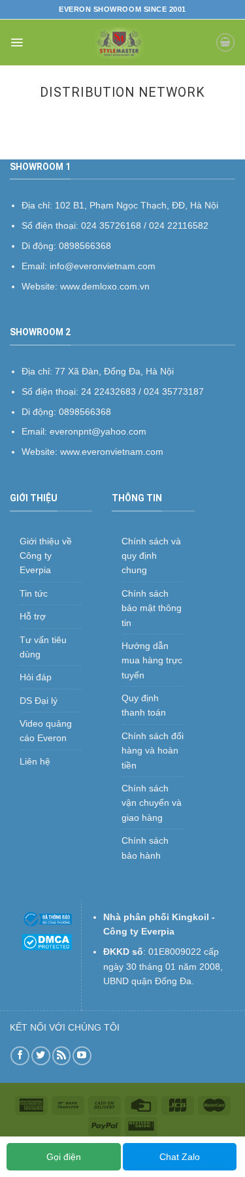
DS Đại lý (38, 700)
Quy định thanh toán (144, 705)
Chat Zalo (179, 1157)
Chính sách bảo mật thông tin (152, 608)
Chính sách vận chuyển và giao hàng (152, 803)
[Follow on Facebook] (19, 1055)
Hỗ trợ (33, 616)
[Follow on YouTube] (82, 1055)
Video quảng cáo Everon (46, 730)
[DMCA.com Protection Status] (47, 941)
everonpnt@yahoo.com (98, 431)
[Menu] (17, 42)
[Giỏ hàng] (225, 42)
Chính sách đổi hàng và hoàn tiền (153, 751)
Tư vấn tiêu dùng (43, 647)
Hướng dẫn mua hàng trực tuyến (152, 660)
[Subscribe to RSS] (61, 1055)
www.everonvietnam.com (111, 451)
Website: (41, 451)
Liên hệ (35, 761)
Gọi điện (63, 1157)
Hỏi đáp (36, 677)
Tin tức (34, 593)
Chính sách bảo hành (145, 847)
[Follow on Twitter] (40, 1055)
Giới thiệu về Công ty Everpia (46, 556)
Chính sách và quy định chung (151, 556)
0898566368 (85, 411)
